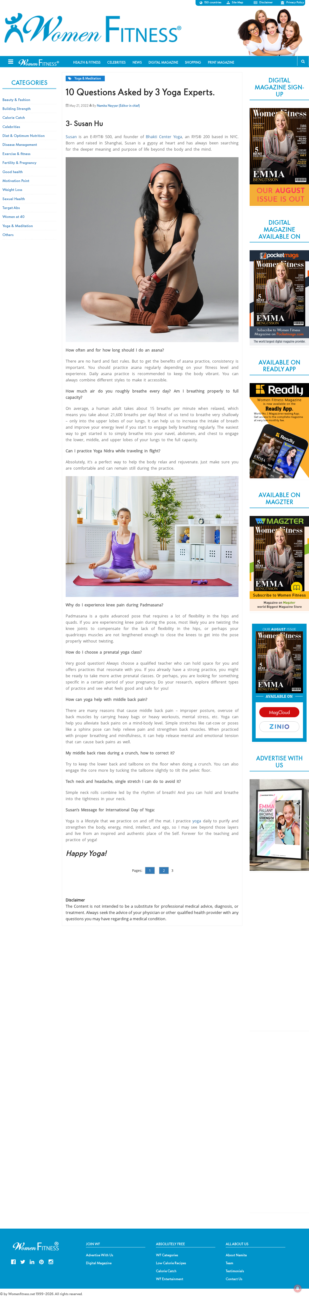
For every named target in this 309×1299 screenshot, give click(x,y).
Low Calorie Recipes (171, 1263)
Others (8, 234)
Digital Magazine (99, 1263)
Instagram (51, 1261)
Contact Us (234, 1279)
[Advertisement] (279, 955)
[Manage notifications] (298, 1288)
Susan (71, 136)
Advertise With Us (99, 1255)
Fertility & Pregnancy (19, 162)
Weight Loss (12, 189)
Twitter (23, 1261)
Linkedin (32, 1261)
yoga (196, 821)
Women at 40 (13, 216)
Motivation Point (15, 180)
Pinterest (41, 1261)
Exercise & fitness (16, 153)
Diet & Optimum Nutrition (23, 135)
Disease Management (19, 144)
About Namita (236, 1255)
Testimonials (235, 1271)
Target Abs (11, 207)
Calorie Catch (13, 117)
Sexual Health (13, 198)
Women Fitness (93, 28)
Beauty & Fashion (16, 99)
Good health (12, 171)
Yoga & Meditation (87, 78)
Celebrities (11, 126)
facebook (13, 1261)
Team (229, 1263)
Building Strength (16, 108)
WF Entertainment (169, 1279)
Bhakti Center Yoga (164, 136)
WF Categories (167, 1255)
